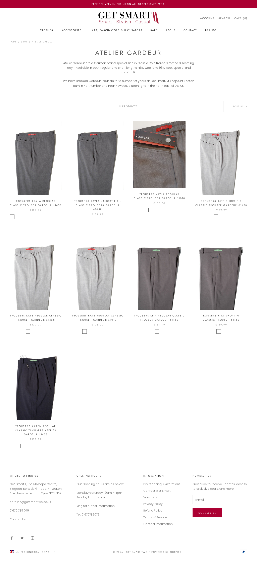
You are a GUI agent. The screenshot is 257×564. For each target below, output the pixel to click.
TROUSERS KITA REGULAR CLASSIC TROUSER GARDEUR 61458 (159, 317)
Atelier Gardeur (43, 41)
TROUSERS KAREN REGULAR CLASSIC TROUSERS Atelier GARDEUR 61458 (35, 430)
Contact (190, 30)
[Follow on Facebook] (12, 538)
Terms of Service (155, 517)
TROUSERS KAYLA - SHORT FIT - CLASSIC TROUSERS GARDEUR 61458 (97, 205)
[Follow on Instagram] (33, 538)
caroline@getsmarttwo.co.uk (30, 502)
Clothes (46, 30)
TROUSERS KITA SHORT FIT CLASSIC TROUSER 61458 (221, 317)
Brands (211, 30)
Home (13, 41)
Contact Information (158, 524)
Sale (154, 30)
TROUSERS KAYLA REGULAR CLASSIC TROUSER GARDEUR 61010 (159, 196)
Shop (24, 41)
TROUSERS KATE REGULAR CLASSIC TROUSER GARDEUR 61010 (97, 317)
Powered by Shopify (166, 552)
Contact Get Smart (157, 491)
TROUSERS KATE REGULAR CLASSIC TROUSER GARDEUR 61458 (36, 317)
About (170, 30)
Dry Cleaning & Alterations (162, 484)
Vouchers (150, 497)
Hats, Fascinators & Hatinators (116, 30)
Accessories (71, 30)
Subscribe (207, 513)
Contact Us (18, 519)
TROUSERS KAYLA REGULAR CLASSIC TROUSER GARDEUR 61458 (36, 203)
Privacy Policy (153, 504)
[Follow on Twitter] (22, 538)
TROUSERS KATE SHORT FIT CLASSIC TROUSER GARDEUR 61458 (221, 203)
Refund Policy (152, 511)
